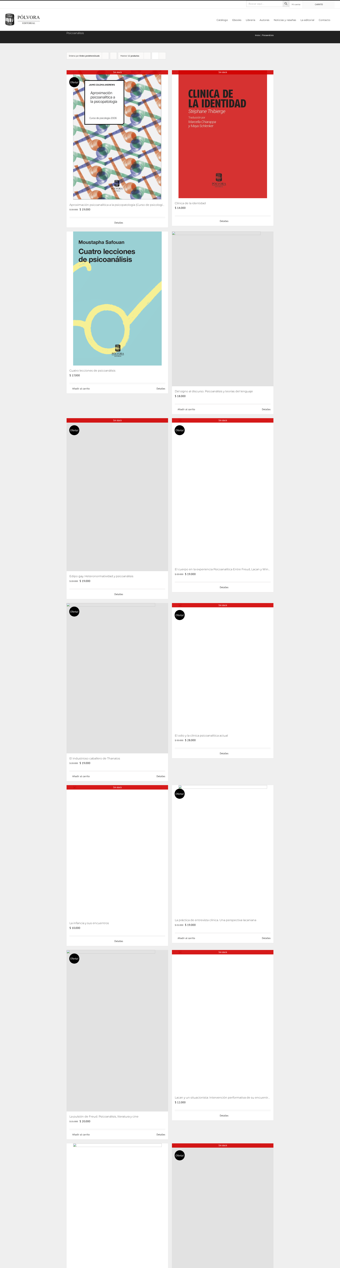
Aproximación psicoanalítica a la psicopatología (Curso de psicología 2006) (121, 205)
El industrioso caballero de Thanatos (94, 758)
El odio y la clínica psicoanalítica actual (201, 735)
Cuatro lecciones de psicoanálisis (92, 370)
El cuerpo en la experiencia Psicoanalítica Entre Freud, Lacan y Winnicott (225, 569)
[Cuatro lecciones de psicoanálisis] (117, 299)
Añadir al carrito (81, 388)
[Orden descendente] (113, 55)
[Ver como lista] (162, 55)
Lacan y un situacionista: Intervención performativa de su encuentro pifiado (227, 1097)
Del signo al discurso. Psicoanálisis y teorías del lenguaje (214, 391)
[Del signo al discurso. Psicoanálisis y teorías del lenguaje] (222, 309)
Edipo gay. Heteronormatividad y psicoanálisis (101, 576)
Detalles (118, 222)
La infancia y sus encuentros (89, 923)
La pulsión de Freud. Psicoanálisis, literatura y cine (103, 1116)
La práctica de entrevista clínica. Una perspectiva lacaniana (215, 920)
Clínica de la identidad (190, 203)
